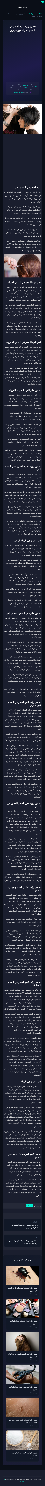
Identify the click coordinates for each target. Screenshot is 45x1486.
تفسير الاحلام (22, 7)
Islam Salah (18, 92)
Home (40, 14)
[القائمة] (42, 2)
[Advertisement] (22, 57)
